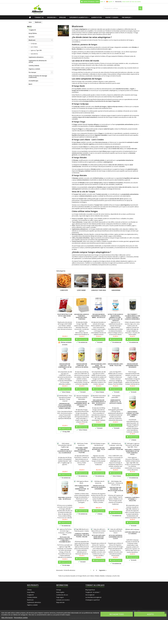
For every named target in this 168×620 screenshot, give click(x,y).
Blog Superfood (90, 590)
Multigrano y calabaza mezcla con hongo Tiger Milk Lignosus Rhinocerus (132, 316)
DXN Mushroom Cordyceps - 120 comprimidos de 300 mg (64, 366)
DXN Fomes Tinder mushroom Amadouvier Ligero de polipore (81, 450)
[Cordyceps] (64, 281)
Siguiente (103, 570)
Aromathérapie (33, 81)
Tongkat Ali (39, 17)
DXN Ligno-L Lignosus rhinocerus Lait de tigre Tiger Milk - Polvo (132, 452)
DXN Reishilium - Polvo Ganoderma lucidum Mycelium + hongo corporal (65, 406)
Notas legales (60, 592)
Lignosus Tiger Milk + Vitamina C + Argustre (132, 499)
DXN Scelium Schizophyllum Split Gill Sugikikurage (64, 451)
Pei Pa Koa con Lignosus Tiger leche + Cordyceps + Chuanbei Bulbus (64, 539)
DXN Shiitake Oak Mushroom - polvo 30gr (98, 449)
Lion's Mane (34, 47)
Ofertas (29, 590)
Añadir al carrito (64, 339)
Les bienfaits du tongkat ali (93, 597)
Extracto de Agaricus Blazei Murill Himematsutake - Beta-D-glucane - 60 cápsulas (115, 317)
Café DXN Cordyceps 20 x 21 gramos (132, 532)
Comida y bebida (34, 65)
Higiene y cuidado (111, 17)
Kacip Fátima (33, 33)
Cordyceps (34, 43)
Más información (7, 617)
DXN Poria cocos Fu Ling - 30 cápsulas (64, 498)
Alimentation (96, 17)
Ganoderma (34, 54)
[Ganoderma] (116, 281)
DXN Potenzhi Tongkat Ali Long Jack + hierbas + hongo (132, 414)
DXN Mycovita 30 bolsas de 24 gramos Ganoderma (98, 487)
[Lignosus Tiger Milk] (98, 281)
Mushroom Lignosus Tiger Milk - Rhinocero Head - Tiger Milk (81, 316)
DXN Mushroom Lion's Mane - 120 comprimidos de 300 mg (98, 366)
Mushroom (51, 17)
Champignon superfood (92, 600)
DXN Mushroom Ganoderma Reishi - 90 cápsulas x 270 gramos (81, 404)
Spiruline (62, 17)
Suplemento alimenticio (78, 17)
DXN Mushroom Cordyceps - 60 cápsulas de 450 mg (81, 365)
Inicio (29, 27)
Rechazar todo (117, 614)
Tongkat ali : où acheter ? (92, 592)
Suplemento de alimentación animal (38, 61)
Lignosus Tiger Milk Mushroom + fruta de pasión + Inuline (81, 535)
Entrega (58, 590)
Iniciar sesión (126, 1)
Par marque (126, 17)
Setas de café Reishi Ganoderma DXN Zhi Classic (115, 536)
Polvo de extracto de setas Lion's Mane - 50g (64, 315)
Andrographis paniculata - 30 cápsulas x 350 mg (115, 401)
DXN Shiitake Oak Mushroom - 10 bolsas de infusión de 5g (115, 490)
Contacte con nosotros (63, 600)
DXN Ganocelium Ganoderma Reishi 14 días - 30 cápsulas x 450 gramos (98, 402)
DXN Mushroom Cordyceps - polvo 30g (115, 448)
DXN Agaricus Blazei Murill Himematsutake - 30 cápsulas (82, 488)
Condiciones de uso (62, 595)
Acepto (150, 614)
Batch (30, 84)
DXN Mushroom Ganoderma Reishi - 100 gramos (132, 365)
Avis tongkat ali (89, 595)
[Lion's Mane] (81, 281)
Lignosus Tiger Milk (36, 50)
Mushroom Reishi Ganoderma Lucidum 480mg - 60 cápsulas (98, 315)
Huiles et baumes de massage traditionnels (38, 76)
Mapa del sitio (60, 602)
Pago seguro (60, 597)
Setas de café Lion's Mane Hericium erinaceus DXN (98, 536)
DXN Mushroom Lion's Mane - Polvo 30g (115, 364)
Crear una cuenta (136, 1)
